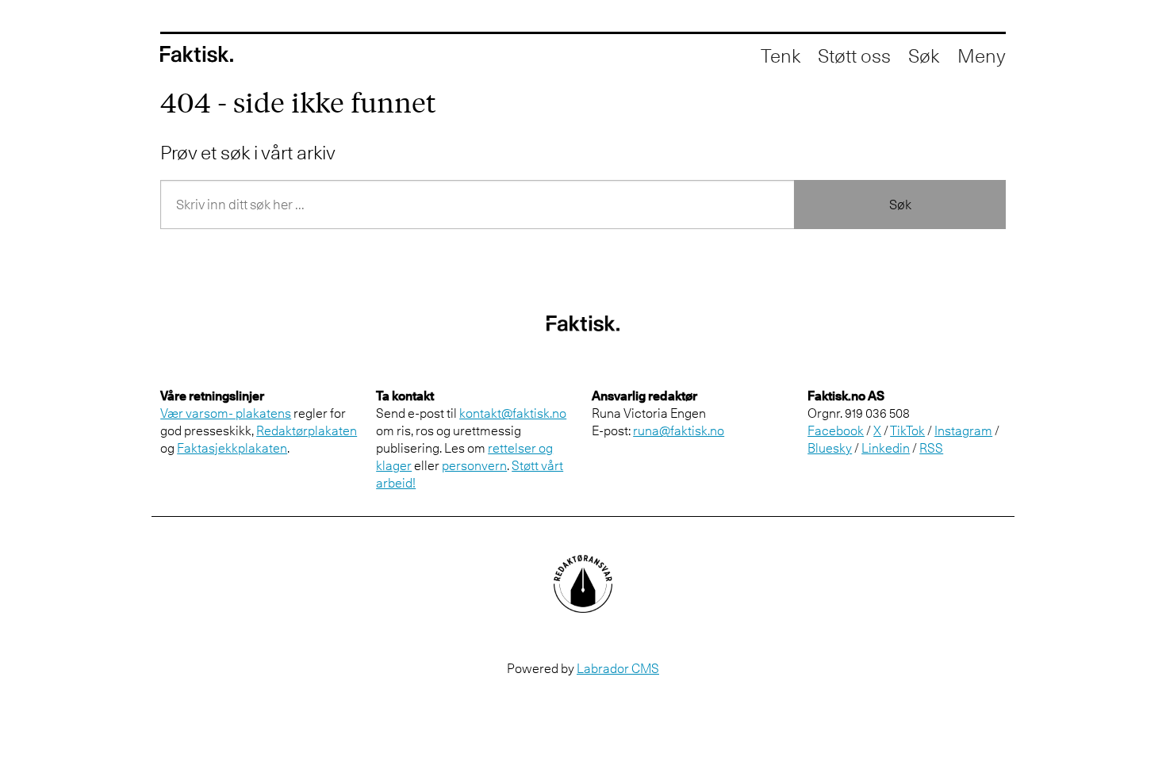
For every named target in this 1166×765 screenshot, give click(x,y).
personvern (474, 465)
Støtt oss (854, 55)
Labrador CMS (618, 668)
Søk (900, 204)
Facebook (835, 430)
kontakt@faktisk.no (512, 413)
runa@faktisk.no (678, 430)
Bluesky (829, 448)
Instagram (963, 430)
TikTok (907, 430)
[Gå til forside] (196, 54)
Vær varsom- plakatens (225, 413)
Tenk (780, 55)
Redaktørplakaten (306, 430)
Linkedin (885, 448)
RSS (931, 448)
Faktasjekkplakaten (232, 448)
